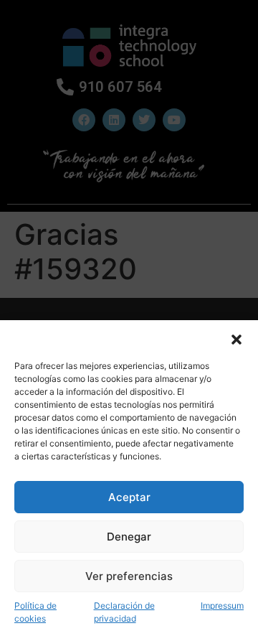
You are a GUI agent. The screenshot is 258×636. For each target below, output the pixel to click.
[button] (236, 338)
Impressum (222, 605)
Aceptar (129, 497)
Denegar (129, 536)
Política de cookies (35, 612)
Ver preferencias (129, 576)
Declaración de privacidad (124, 612)
